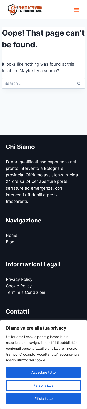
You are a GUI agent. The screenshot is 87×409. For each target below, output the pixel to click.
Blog (10, 241)
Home (11, 235)
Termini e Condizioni (25, 292)
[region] (43, 364)
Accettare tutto (43, 372)
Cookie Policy (19, 285)
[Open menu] (76, 9)
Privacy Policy (19, 279)
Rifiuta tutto (43, 398)
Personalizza (43, 385)
